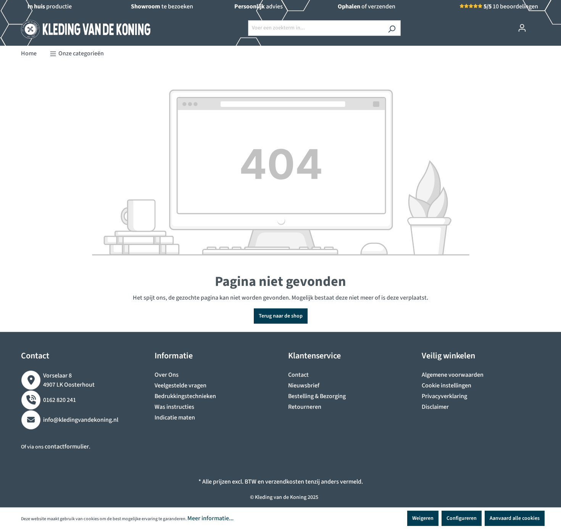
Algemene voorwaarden (453, 375)
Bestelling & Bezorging (317, 396)
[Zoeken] (392, 28)
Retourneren (304, 407)
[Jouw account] (522, 28)
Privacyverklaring (444, 396)
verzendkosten (284, 481)
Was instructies (174, 407)
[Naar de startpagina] (78, 26)
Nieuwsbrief (303, 385)
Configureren (462, 518)
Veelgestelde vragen (180, 385)
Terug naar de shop (281, 316)
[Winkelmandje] (535, 24)
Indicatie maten (175, 417)
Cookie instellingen (446, 385)
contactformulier (67, 446)
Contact (298, 375)
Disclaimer (435, 407)
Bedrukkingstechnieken (185, 396)
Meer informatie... (210, 518)
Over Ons (167, 375)
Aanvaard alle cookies (515, 518)
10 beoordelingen (511, 6)
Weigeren (423, 518)
